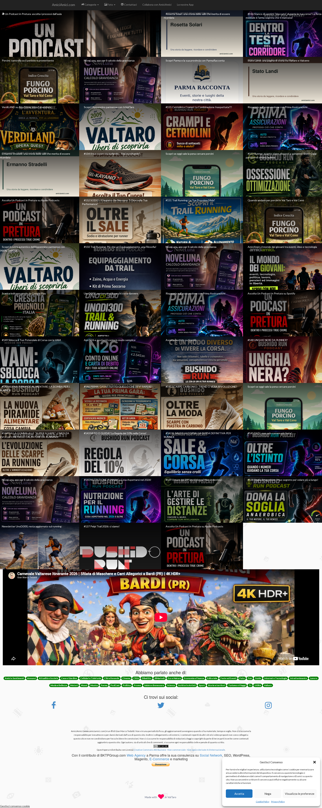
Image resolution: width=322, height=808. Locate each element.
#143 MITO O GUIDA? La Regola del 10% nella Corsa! (115, 433)
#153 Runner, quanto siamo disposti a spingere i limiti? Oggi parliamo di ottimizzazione (281, 155)
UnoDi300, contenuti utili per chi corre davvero (111, 293)
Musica (94, 685)
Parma (104, 685)
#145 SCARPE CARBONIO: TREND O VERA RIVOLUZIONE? (201, 386)
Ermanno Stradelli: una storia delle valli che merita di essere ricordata (35, 155)
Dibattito (146, 678)
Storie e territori (216, 685)
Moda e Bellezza (58, 685)
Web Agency (136, 755)
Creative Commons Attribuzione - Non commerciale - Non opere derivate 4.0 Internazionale (179, 749)
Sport (202, 685)
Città (136, 678)
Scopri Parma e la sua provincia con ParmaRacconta (195, 60)
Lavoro (313, 678)
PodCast (115, 685)
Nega (267, 793)
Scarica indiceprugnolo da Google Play (24, 293)
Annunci (31, 678)
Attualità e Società (48, 678)
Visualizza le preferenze (299, 793)
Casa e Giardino (69, 678)
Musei (84, 685)
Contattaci (130, 4)
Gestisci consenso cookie (15, 806)
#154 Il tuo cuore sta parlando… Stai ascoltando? (112, 153)
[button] (314, 762)
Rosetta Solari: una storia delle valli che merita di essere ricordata (197, 15)
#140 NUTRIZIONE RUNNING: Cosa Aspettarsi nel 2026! (117, 479)
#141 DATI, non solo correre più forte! (270, 433)
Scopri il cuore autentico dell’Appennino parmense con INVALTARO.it (32, 248)
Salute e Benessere (154, 685)
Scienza (171, 685)
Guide (258, 678)
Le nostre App (185, 4)
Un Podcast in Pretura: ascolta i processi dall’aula (33, 13)
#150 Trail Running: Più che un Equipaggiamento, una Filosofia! (120, 246)
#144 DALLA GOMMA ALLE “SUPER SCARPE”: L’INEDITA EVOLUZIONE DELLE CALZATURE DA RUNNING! (34, 435)
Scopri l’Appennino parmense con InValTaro (109, 107)
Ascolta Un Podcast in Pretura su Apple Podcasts (30, 200)
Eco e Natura (174, 678)
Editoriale (212, 678)
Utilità (258, 685)
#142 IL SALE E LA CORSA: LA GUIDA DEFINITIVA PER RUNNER (197, 435)
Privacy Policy (278, 801)
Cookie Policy (262, 801)
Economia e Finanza (194, 678)
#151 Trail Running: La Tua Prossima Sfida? (190, 200)
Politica (127, 685)
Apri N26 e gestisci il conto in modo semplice (109, 340)
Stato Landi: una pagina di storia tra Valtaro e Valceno (278, 60)
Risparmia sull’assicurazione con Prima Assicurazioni (277, 107)
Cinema (126, 678)
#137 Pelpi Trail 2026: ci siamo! (102, 526)
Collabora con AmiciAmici (156, 4)
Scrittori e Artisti (187, 685)
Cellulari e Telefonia (90, 678)
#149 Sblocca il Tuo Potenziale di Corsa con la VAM (31, 340)
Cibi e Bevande (111, 678)
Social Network (211, 755)
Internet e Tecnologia (275, 678)
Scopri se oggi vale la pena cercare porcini (190, 153)
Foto (110, 4)
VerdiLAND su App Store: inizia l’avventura (26, 107)
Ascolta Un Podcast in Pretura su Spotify (271, 293)
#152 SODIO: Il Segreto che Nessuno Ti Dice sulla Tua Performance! (114, 202)
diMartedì (159, 678)
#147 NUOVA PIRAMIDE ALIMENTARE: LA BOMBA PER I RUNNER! (35, 388)
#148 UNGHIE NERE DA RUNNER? (268, 340)
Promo (137, 685)
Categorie (90, 4)
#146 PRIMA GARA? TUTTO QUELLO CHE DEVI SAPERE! (118, 386)
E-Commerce (159, 758)
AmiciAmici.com (63, 5)
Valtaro (268, 685)
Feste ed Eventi (228, 678)
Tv (250, 685)
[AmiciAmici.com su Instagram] (268, 707)
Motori (74, 685)
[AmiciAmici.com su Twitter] (161, 707)
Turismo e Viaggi (237, 685)
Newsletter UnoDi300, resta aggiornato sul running (31, 526)
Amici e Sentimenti (14, 678)
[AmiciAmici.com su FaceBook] (53, 707)
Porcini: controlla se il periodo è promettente (28, 60)
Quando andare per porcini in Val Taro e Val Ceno (276, 200)
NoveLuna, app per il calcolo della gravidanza (109, 60)
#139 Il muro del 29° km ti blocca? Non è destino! (194, 479)
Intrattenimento (298, 678)
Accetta (239, 793)
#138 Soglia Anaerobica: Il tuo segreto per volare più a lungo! (283, 479)
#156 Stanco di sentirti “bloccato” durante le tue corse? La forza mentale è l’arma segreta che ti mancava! (283, 15)
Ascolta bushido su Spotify (181, 340)
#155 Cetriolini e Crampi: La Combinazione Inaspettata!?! (199, 107)
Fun (250, 678)
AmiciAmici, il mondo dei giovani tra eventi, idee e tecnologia (282, 246)
